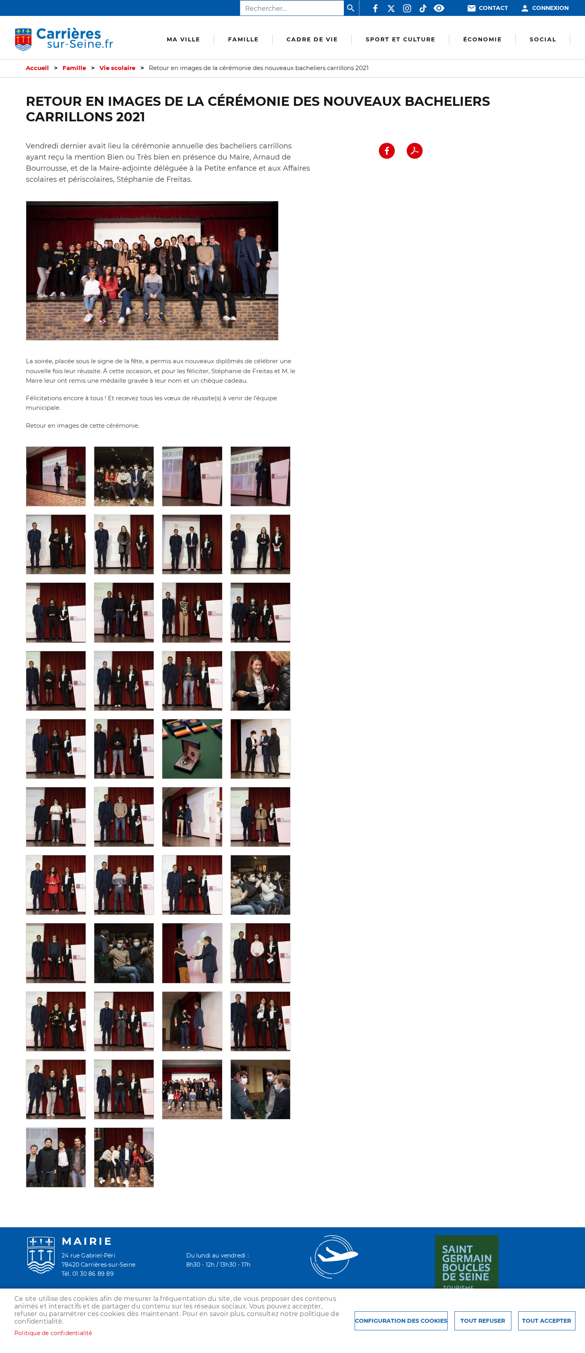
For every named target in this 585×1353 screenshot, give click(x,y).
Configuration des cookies (401, 1321)
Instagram (407, 8)
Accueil (37, 68)
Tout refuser (482, 1321)
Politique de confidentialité (53, 1333)
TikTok (423, 8)
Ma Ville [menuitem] (183, 39)
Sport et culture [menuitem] (400, 39)
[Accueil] (64, 39)
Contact (493, 8)
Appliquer (351, 8)
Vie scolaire (117, 68)
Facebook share (387, 151)
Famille (74, 68)
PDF (415, 151)
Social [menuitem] (543, 39)
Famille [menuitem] (243, 39)
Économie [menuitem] (482, 39)
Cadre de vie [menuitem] (312, 39)
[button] (56, 476)
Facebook (375, 8)
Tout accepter (546, 1321)
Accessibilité (439, 8)
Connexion (550, 8)
